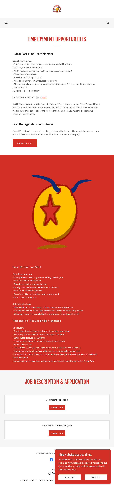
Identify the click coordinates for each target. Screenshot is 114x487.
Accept (96, 477)
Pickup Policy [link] (47, 480)
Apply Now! (25, 143)
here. (44, 97)
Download (57, 407)
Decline (69, 477)
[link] (57, 8)
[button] (6, 22)
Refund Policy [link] (28, 480)
